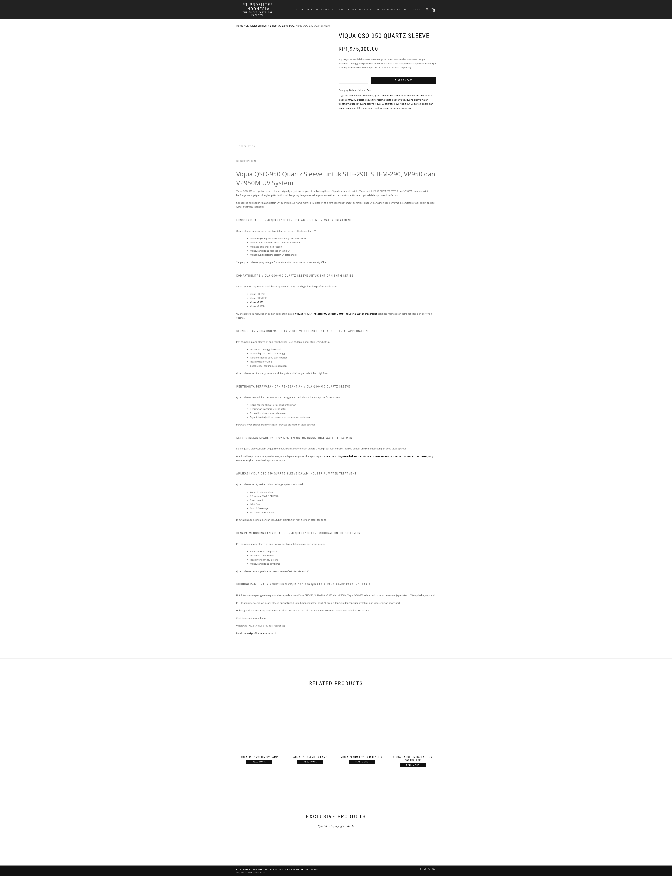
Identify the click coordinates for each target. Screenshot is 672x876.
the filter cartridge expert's (258, 13)
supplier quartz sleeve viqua (365, 103)
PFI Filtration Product (392, 9)
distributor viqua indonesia (359, 95)
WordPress (260, 873)
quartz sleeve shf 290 (412, 95)
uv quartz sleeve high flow (396, 103)
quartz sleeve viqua (394, 99)
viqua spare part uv (371, 108)
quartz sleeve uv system (370, 99)
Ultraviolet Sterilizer (256, 25)
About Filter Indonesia (355, 9)
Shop (417, 9)
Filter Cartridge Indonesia (315, 9)
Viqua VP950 (256, 302)
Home (239, 25)
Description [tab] (247, 146)
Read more (259, 762)
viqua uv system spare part (397, 108)
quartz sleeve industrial (387, 95)
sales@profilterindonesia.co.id (259, 633)
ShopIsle (240, 873)
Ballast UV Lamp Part (282, 25)
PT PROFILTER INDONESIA (257, 7)
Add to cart (405, 80)
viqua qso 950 (353, 108)
